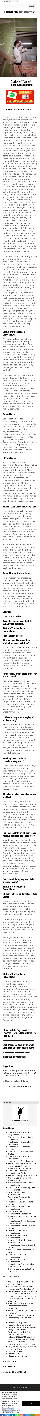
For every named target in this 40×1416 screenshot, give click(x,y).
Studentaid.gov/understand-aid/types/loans (20, 1283)
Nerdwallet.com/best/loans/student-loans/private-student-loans (22, 1292)
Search (32, 6)
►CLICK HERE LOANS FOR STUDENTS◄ (19, 1074)
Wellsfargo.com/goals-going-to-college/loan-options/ (22, 1328)
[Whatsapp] (17, 1415)
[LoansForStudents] (20, 12)
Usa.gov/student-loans (18, 1356)
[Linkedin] (12, 1415)
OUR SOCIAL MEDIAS (15, 1372)
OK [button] (31, 1403)
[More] (37, 1415)
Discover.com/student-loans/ (21, 1289)
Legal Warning (20, 1387)
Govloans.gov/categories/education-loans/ (22, 1311)
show (28, 109)
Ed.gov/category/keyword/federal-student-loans (22, 1347)
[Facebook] (2, 1415)
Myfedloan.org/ (15, 1351)
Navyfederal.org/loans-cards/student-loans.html (19, 1323)
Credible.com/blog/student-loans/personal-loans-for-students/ (20, 1305)
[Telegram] (27, 1415)
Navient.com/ (14, 1353)
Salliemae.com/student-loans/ (21, 1286)
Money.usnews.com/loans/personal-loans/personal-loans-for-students (22, 1298)
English (8, 1)
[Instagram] (22, 1415)
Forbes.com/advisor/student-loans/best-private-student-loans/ (21, 1317)
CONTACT (10, 1366)
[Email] (32, 1415)
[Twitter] (7, 1415)
